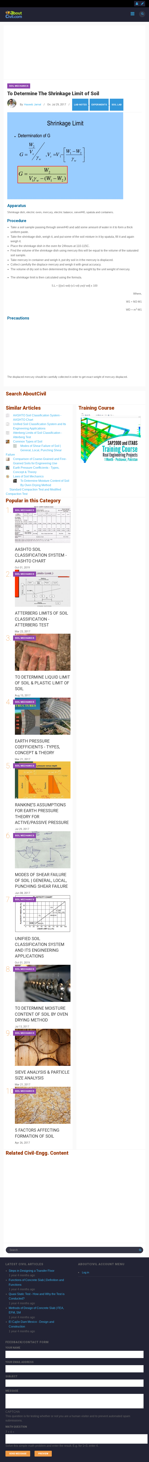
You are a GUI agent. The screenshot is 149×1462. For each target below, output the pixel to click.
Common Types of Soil (27, 441)
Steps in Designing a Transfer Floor (31, 1270)
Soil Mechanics (18, 86)
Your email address (19, 1362)
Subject (11, 1376)
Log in (85, 1272)
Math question (16, 1426)
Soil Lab (117, 104)
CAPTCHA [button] (12, 1411)
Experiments (99, 104)
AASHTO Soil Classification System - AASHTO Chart (41, 555)
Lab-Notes (80, 104)
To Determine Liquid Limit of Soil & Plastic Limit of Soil (42, 683)
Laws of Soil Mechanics (28, 476)
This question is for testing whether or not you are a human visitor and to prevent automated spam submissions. (67, 1428)
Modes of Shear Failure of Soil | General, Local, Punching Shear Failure (34, 450)
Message (11, 1390)
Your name (12, 1347)
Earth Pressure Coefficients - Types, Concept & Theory (37, 747)
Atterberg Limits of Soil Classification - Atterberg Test (41, 619)
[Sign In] (137, 3)
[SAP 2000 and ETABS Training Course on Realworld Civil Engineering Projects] (110, 438)
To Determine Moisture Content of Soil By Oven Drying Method (41, 1014)
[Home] (13, 14)
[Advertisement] (74, 51)
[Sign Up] (142, 3)
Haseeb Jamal (32, 104)
